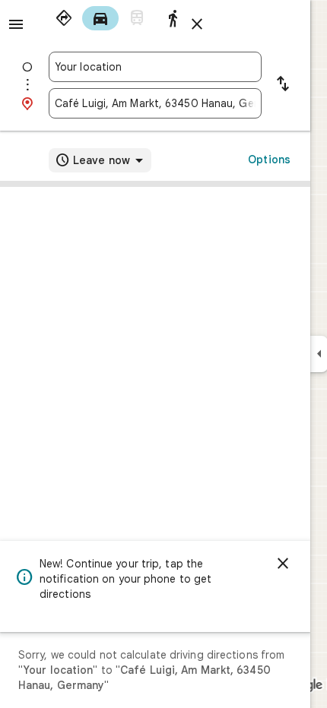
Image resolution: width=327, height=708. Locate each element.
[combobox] (155, 67)
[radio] (64, 18)
